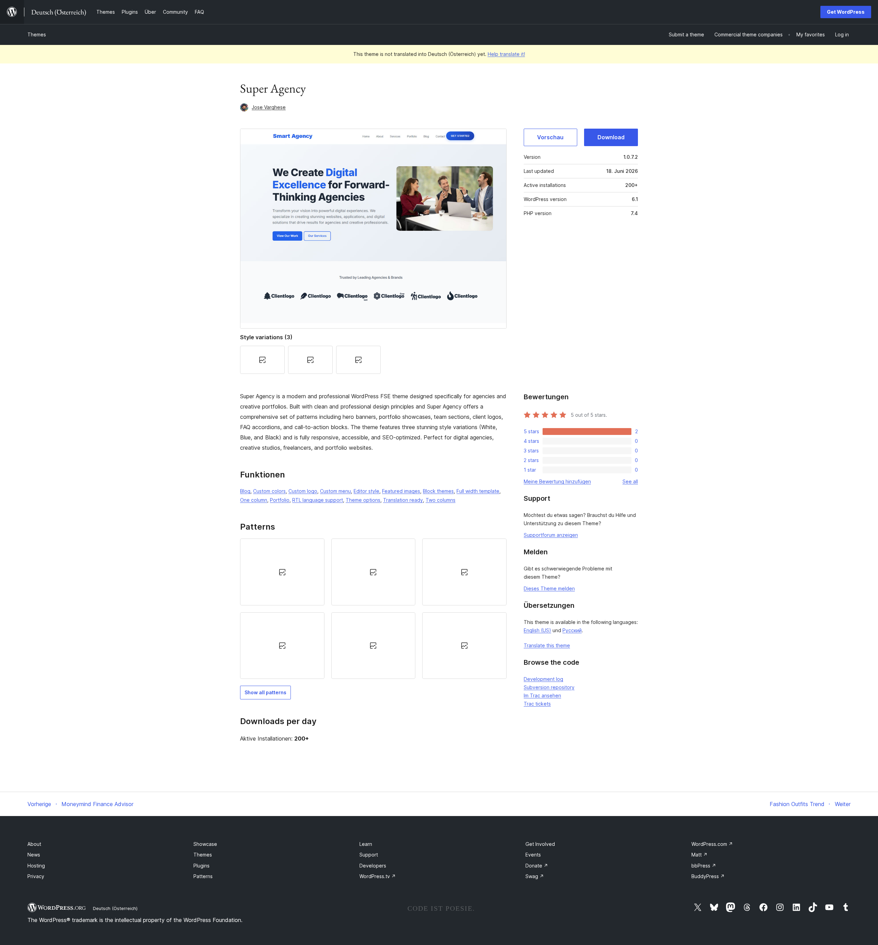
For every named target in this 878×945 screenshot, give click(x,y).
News (33, 855)
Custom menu (335, 491)
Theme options (363, 500)
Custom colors (269, 491)
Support (368, 855)
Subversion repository (549, 687)
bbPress (703, 866)
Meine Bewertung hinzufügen (557, 481)
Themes (36, 34)
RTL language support (317, 500)
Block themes (438, 491)
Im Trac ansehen (542, 695)
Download (611, 137)
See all (630, 481)
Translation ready (403, 500)
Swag (534, 876)
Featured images (401, 491)
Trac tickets (537, 704)
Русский (572, 630)
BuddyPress (708, 876)
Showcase (205, 844)
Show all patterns (265, 692)
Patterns (203, 876)
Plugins (201, 866)
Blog (245, 491)
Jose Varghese (269, 107)
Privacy (35, 876)
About (34, 844)
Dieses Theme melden (549, 588)
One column (253, 500)
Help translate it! (506, 54)
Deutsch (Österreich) (115, 908)
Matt (699, 855)
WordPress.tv (377, 876)
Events (533, 855)
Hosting (36, 866)
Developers (372, 866)
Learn (365, 844)
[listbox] (373, 609)
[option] (282, 572)
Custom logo (302, 491)
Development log (543, 679)
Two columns (440, 500)
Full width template (477, 491)
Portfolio (279, 500)
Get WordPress (846, 12)
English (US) (537, 630)
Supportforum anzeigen (551, 535)
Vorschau (550, 137)
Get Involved (540, 844)
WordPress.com (712, 844)
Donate (536, 866)
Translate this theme (547, 645)
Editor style (366, 491)
